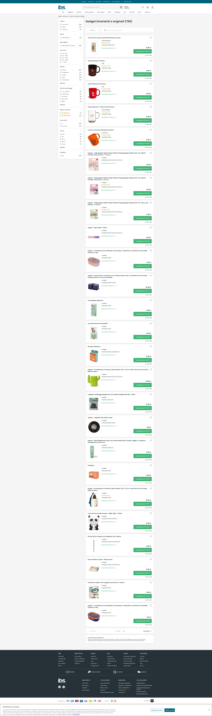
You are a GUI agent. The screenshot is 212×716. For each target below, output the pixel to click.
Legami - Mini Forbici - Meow (97, 228)
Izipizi (63, 77)
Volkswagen (65, 94)
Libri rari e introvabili (79, 658)
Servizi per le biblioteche (124, 683)
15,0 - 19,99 (65, 57)
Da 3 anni (64, 126)
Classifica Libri (62, 658)
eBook (59, 665)
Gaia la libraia (85, 690)
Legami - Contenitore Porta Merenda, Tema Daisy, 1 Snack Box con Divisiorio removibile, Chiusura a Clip (117, 251)
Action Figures (127, 665)
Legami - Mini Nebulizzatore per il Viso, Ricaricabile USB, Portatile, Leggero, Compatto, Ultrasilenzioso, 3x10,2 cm (117, 441)
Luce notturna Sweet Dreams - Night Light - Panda (105, 513)
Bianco (64, 141)
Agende (142, 658)
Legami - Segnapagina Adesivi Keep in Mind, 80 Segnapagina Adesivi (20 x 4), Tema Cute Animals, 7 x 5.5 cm (118, 204)
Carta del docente (115, 1)
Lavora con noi (122, 690)
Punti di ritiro (91, 1)
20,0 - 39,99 (65, 60)
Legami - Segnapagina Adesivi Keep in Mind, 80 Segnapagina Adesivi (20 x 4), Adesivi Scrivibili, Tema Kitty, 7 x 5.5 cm (117, 179)
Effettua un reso (104, 687)
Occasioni (64, 29)
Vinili (92, 661)
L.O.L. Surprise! (66, 91)
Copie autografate (79, 661)
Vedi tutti (62, 83)
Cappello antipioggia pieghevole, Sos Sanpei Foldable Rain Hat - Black (111, 394)
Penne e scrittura (144, 661)
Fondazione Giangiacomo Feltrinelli (143, 688)
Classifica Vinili (95, 665)
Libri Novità (61, 656)
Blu (63, 136)
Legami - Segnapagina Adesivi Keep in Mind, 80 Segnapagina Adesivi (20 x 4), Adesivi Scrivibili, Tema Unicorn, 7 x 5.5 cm (117, 154)
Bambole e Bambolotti (129, 663)
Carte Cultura (106, 1)
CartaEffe (84, 1)
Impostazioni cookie (156, 710)
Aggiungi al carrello (144, 51)
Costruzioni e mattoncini (130, 656)
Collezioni (77, 663)
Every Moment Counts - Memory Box (100, 559)
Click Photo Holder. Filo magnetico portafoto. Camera (106, 582)
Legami (64, 70)
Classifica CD (94, 658)
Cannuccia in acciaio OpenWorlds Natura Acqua (104, 38)
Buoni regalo (98, 1)
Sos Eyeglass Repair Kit (95, 300)
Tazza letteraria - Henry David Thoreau (101, 107)
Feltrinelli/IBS (106, 109)
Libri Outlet (60, 661)
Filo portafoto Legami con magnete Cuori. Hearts (104, 536)
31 (123, 631)
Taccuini (142, 656)
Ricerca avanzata (126, 7)
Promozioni (65, 24)
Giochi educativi (128, 658)
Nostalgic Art (65, 72)
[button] (121, 7)
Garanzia (102, 690)
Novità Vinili (94, 663)
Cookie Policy (76, 714)
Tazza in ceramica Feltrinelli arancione (101, 130)
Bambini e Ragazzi (112, 665)
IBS (63, 155)
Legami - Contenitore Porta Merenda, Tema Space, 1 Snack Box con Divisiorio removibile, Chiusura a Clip (118, 606)
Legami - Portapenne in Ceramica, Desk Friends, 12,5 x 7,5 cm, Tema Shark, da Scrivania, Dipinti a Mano (117, 489)
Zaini (141, 663)
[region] (106, 710)
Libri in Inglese (61, 663)
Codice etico (121, 692)
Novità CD (93, 656)
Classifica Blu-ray (112, 661)
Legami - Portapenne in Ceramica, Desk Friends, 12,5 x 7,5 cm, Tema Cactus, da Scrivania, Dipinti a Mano (118, 370)
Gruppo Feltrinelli (140, 683)
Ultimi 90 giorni (66, 37)
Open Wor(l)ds (106, 40)
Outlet (63, 27)
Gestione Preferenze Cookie (107, 692)
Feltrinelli (105, 132)
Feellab (64, 75)
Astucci (142, 665)
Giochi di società (128, 661)
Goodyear (65, 96)
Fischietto (91, 465)
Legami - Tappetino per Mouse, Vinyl (100, 417)
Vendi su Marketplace (123, 687)
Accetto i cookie (169, 710)
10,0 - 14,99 (65, 55)
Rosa (63, 139)
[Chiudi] (209, 710)
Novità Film (110, 656)
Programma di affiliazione (125, 685)
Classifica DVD (111, 658)
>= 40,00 (64, 62)
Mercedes (65, 99)
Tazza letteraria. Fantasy (96, 61)
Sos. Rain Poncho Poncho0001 (98, 323)
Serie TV (109, 663)
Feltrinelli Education (141, 691)
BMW (63, 101)
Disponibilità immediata (68, 45)
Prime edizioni (78, 656)
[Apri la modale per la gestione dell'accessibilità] (152, 700)
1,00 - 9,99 (64, 53)
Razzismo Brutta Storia (142, 694)
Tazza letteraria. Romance (97, 84)
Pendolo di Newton (94, 347)
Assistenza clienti (127, 1)
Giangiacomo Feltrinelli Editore (144, 685)
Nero (63, 134)
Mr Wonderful (65, 80)
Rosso (63, 144)
